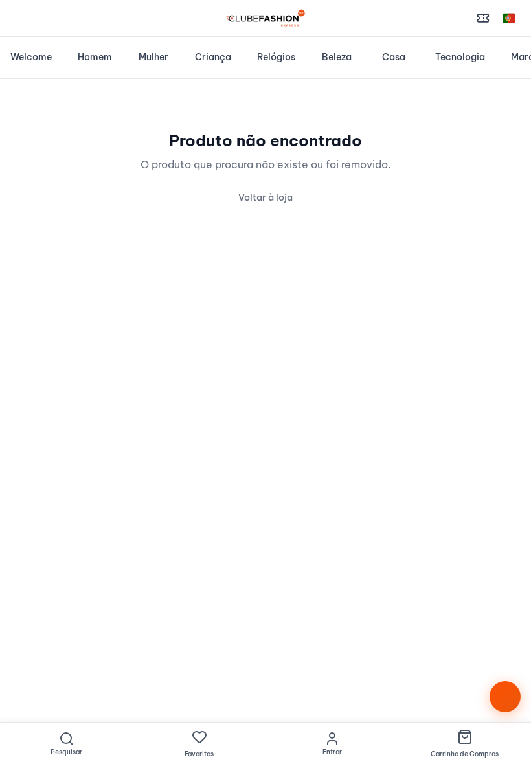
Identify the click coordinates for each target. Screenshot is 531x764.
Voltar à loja (265, 197)
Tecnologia (460, 57)
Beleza (337, 57)
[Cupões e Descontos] (483, 18)
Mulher (153, 57)
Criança (213, 57)
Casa (393, 57)
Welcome (31, 57)
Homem (95, 57)
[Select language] (509, 18)
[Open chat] (505, 696)
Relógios (276, 57)
